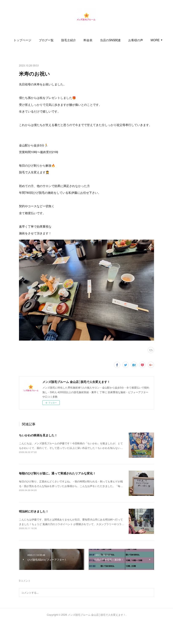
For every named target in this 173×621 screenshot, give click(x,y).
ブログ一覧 (46, 40)
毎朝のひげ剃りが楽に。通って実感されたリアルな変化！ (57, 473)
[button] (22, 40)
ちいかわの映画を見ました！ (38, 435)
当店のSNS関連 (110, 40)
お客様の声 (135, 40)
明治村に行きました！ (34, 511)
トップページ (22, 40)
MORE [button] (155, 40)
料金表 (88, 40)
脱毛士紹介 (68, 40)
